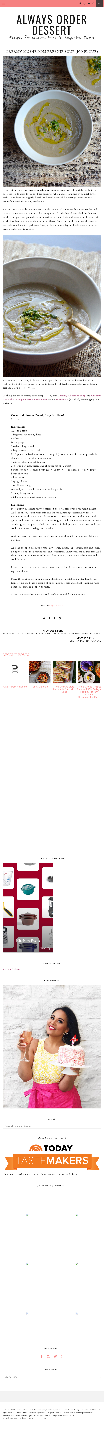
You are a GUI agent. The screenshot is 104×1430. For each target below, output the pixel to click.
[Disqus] (52, 742)
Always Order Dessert (52, 24)
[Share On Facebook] (49, 618)
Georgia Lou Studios (58, 1410)
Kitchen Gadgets (11, 969)
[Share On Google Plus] (55, 618)
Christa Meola (92, 1410)
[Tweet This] (44, 618)
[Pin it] (60, 618)
